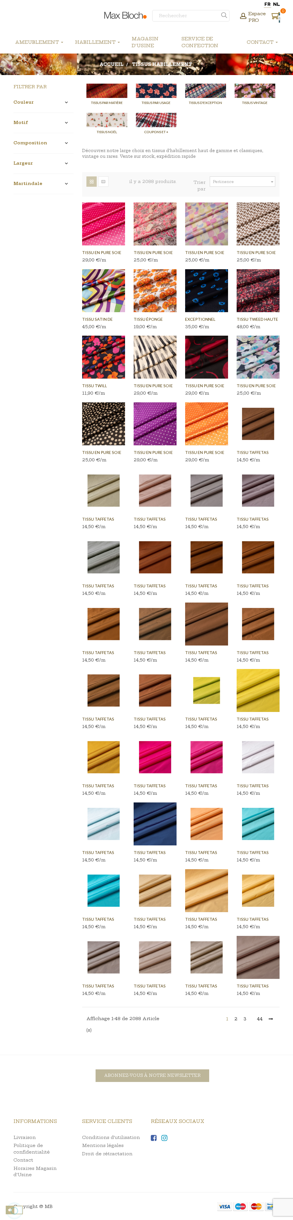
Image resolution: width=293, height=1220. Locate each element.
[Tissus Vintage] (255, 91)
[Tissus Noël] (106, 120)
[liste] (103, 181)
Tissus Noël (107, 132)
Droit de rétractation (107, 1153)
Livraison (24, 1137)
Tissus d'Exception (205, 103)
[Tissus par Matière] (106, 91)
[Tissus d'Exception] (205, 91)
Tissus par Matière (107, 103)
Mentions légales (103, 1145)
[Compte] (243, 16)
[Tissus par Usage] (156, 91)
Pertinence (244, 182)
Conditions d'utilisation (111, 1137)
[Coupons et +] (156, 120)
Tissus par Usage (156, 103)
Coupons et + (156, 132)
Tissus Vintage (255, 103)
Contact (23, 1160)
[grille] (91, 181)
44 (260, 1019)
